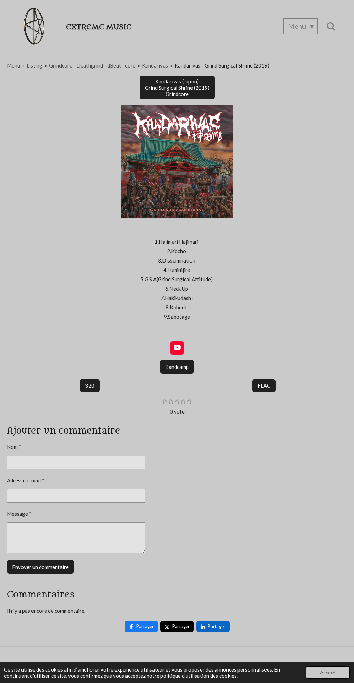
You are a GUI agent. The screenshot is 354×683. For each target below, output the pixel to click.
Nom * (14, 447)
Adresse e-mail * (25, 480)
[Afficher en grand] (177, 161)
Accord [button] (327, 672)
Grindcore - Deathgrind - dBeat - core (92, 65)
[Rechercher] (331, 26)
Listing (35, 65)
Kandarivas (155, 65)
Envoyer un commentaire (40, 567)
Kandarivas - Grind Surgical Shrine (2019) (222, 65)
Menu (13, 65)
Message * (19, 514)
